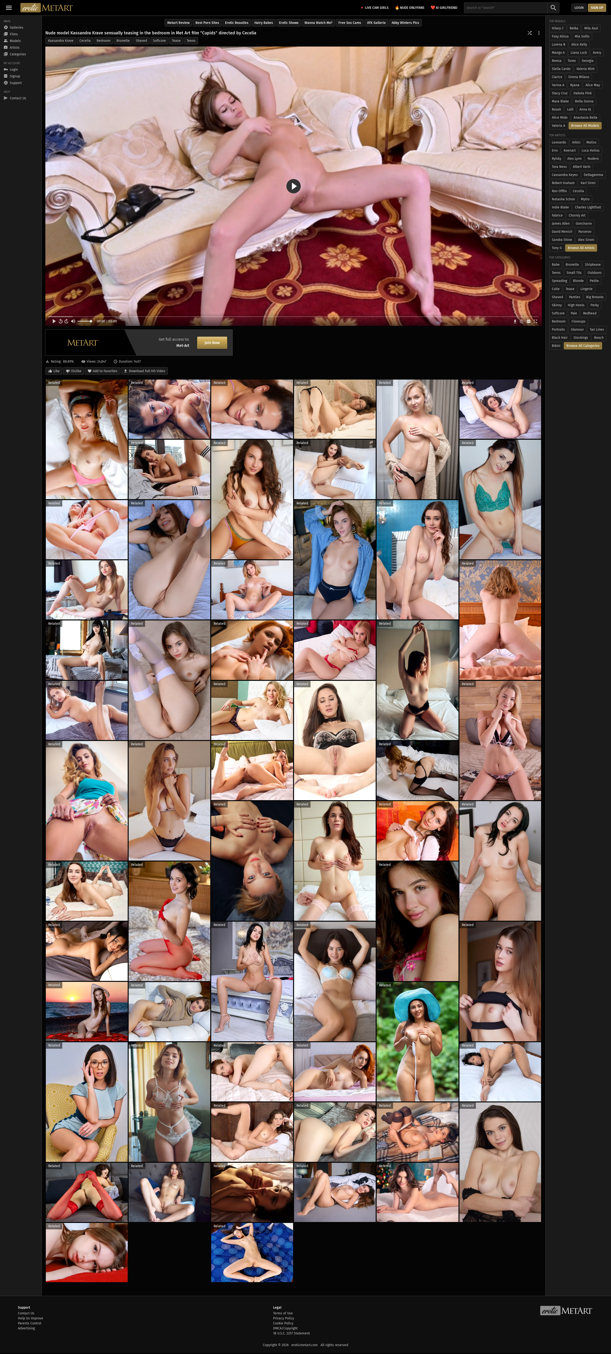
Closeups (578, 321)
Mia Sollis (582, 36)
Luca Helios (591, 150)
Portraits (558, 330)
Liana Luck (579, 53)
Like (56, 371)
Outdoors (595, 273)
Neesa (557, 61)
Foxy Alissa (560, 36)
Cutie (556, 289)
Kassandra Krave (61, 41)
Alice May (592, 85)
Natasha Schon (563, 199)
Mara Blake (560, 101)
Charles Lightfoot (588, 207)
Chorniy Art (577, 215)
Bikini (556, 346)
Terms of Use (283, 1313)
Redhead (589, 313)
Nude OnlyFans (409, 7)
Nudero (593, 159)
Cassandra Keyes (565, 175)
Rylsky (556, 159)
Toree (572, 61)
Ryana (574, 85)
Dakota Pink (583, 93)
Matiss (591, 142)
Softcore (159, 41)
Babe (556, 265)
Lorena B (558, 44)
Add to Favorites (105, 371)
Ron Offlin (559, 191)
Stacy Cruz (560, 93)
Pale (574, 313)
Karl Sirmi (588, 183)
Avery (597, 53)
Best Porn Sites (207, 23)
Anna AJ (585, 109)
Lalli (570, 109)
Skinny (557, 305)
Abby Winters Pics (405, 23)
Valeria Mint (585, 69)
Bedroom (104, 41)
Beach (599, 338)
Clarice (557, 77)
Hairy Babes (263, 23)
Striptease (593, 265)
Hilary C (558, 28)
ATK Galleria (376, 23)
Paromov (584, 232)
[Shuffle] (529, 33)
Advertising (26, 1328)
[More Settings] (539, 33)
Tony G (557, 248)
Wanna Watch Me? (318, 23)
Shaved (141, 41)
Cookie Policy (283, 1323)
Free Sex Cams (349, 23)
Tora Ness (559, 167)
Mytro (585, 199)
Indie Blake (560, 207)
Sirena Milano (578, 77)
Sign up (597, 8)
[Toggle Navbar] (9, 7)
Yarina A (558, 85)
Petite (594, 281)
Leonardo (559, 142)
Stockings (581, 338)
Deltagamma (593, 175)
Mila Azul (591, 28)
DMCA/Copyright (285, 1328)
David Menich (562, 232)
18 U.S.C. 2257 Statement (291, 1333)
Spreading (559, 281)
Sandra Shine (562, 240)
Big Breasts (595, 297)
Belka (574, 28)
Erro (555, 150)
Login (579, 8)
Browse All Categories (583, 346)
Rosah (556, 109)
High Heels (576, 305)
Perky (594, 305)
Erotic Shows (289, 23)
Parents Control (29, 1323)
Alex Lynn (574, 159)
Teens (191, 41)
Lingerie (586, 289)
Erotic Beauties (236, 23)
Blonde (578, 281)
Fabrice (557, 215)
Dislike (76, 371)
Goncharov (584, 224)
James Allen (561, 224)
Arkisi (576, 142)
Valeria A (558, 126)
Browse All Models (585, 126)
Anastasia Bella (585, 118)
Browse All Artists (581, 248)
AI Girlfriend (444, 7)
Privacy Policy (283, 1318)
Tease (176, 41)
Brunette (123, 41)
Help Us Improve (30, 1318)
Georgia (588, 61)
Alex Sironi (586, 240)
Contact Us (26, 1313)
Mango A (558, 53)
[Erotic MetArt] (47, 8)
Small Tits (574, 273)
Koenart (570, 150)
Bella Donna (584, 101)
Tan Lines (597, 330)
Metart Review (178, 23)
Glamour (577, 330)
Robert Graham (563, 183)
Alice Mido (560, 118)
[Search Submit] (553, 8)
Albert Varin (581, 167)
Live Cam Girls (377, 8)
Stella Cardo (561, 69)
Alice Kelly (579, 44)
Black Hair (560, 338)
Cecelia (85, 41)
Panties (574, 297)
